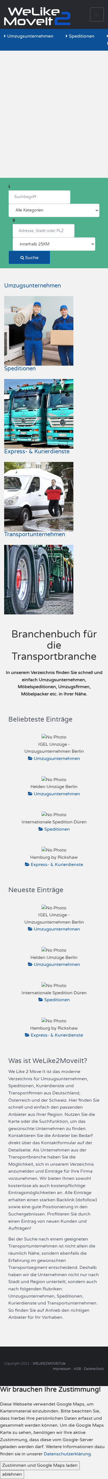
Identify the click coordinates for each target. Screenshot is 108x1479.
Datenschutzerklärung (67, 1454)
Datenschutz (94, 1369)
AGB (77, 1369)
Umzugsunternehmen (30, 36)
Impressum (62, 1369)
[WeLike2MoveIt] (37, 14)
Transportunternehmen (34, 534)
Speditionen (81, 36)
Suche (31, 257)
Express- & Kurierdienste (37, 451)
